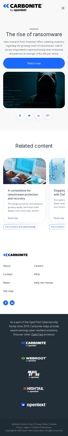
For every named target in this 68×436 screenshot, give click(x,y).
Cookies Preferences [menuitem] (41, 427)
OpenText (37, 334)
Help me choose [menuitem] (43, 282)
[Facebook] (5, 302)
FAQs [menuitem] (37, 274)
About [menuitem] (6, 266)
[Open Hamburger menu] (63, 8)
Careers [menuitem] (38, 266)
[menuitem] (5, 302)
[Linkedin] (12, 302)
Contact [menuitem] (7, 274)
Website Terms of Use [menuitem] (22, 424)
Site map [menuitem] (8, 291)
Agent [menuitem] (26, 427)
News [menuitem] (6, 282)
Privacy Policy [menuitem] (41, 424)
